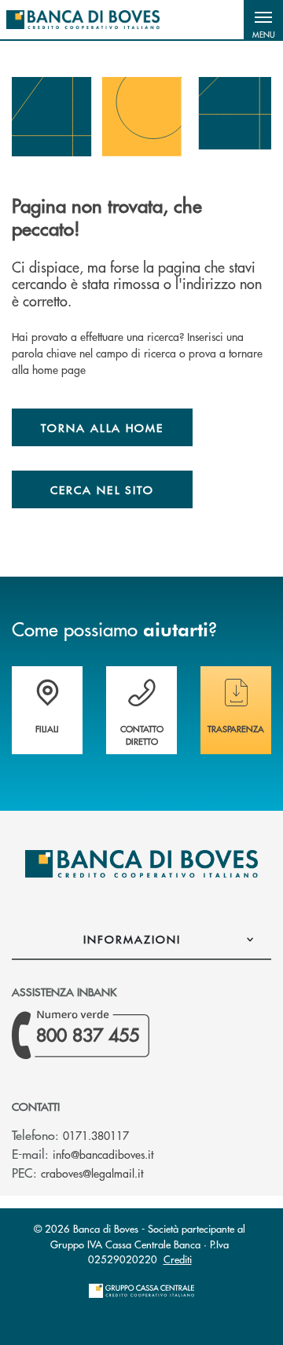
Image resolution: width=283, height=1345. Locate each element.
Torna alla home (102, 427)
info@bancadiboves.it (103, 1154)
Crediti (178, 1259)
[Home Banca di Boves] (83, 19)
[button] (263, 19)
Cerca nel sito (102, 489)
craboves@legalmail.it (92, 1173)
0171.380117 (96, 1135)
